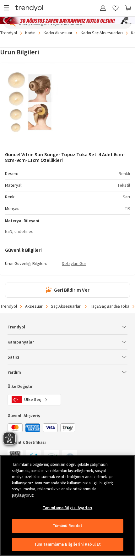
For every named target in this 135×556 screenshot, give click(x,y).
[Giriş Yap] (103, 8)
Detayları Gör (74, 264)
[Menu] (8, 8)
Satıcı (13, 357)
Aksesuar (34, 306)
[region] (67, 505)
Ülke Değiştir (20, 386)
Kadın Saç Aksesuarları (102, 33)
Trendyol (8, 33)
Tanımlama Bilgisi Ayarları (67, 508)
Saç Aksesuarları (66, 306)
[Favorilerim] (115, 8)
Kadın (30, 33)
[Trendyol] (29, 8)
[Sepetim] (128, 8)
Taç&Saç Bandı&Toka (109, 306)
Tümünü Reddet (68, 526)
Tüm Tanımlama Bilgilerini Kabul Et (67, 544)
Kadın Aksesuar (58, 33)
